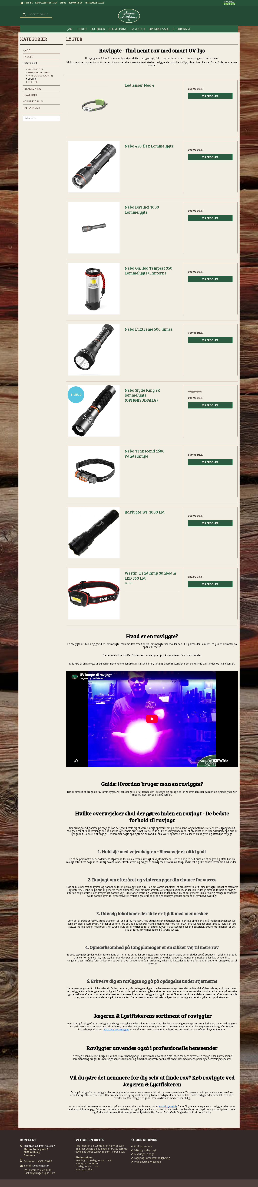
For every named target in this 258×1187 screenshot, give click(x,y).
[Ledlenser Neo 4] (93, 107)
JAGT (27, 50)
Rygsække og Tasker (38, 72)
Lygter (31, 78)
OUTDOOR (30, 63)
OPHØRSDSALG (33, 101)
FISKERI (28, 56)
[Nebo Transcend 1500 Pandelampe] (93, 473)
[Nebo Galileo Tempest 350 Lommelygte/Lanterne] (93, 290)
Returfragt (32, 107)
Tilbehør (32, 82)
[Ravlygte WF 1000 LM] (93, 534)
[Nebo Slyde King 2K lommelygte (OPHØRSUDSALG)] (93, 412)
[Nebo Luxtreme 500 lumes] (93, 351)
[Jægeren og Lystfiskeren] (129, 16)
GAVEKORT (30, 95)
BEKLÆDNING (32, 88)
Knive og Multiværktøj (40, 75)
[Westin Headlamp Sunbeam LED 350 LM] (93, 595)
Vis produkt (210, 96)
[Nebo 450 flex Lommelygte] (93, 168)
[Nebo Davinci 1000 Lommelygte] (93, 229)
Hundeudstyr (35, 69)
